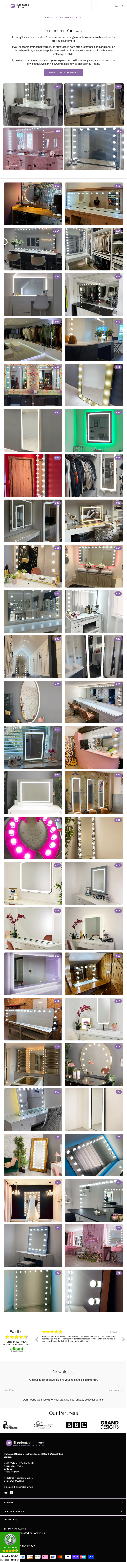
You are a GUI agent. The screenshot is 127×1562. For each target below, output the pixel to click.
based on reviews (17, 1341)
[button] (5, 6)
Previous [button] (36, 1339)
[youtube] (6, 1493)
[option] (80, 1341)
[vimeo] (12, 1493)
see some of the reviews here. (16, 1344)
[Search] (94, 6)
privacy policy (82, 1399)
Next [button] (121, 1339)
